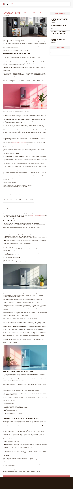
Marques (61, 4)
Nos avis (48, 4)
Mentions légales (41, 482)
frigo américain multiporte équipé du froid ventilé (37, 215)
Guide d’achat (42, 4)
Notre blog (51, 482)
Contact (47, 482)
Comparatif (55, 4)
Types (66, 4)
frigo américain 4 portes (14, 78)
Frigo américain (26, 482)
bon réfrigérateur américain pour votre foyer (19, 142)
